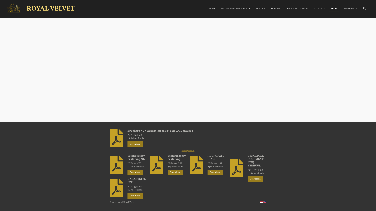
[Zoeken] (364, 8)
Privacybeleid (188, 150)
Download (135, 144)
